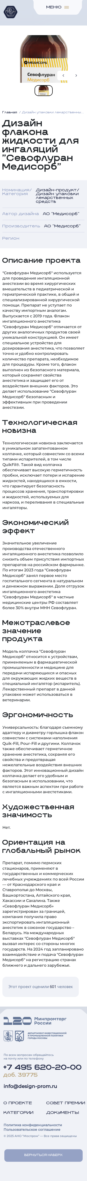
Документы (62, 1113)
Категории (19, 1113)
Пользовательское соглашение (32, 1129)
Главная (9, 112)
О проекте (18, 1103)
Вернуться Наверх (43, 1155)
